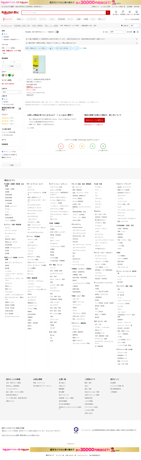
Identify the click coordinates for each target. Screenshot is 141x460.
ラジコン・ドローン (101, 228)
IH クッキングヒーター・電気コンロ (14, 298)
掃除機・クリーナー (11, 206)
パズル (97, 231)
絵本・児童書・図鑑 (56, 271)
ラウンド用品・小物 (123, 204)
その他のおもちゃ (100, 248)
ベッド (120, 298)
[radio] (2, 34)
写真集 (52, 325)
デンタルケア (32, 300)
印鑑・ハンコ (121, 231)
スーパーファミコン (78, 264)
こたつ (7, 236)
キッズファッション (101, 256)
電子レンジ (101, 19)
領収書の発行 (89, 398)
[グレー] (3, 75)
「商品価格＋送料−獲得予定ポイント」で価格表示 (39, 32)
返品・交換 (88, 389)
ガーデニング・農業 (101, 339)
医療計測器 (76, 289)
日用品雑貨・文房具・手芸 (22, 25)
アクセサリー (54, 243)
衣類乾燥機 (8, 197)
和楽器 (52, 255)
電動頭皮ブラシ (32, 303)
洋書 (51, 316)
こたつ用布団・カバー (124, 339)
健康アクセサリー (78, 340)
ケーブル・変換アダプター (58, 200)
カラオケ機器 (54, 258)
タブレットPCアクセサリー (58, 197)
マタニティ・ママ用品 (101, 261)
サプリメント (77, 326)
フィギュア (98, 225)
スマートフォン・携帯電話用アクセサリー (59, 193)
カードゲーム (99, 234)
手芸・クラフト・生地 (124, 240)
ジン (96, 193)
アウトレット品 (122, 352)
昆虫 (96, 308)
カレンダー (53, 288)
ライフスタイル (54, 291)
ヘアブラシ (31, 284)
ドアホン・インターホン (102, 327)
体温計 (30, 328)
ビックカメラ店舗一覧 (118, 6)
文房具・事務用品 (37, 25)
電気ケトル (8, 289)
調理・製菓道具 (77, 190)
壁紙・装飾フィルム (123, 331)
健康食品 (75, 335)
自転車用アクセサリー (124, 193)
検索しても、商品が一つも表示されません (41, 124)
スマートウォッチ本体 (56, 209)
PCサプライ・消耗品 (34, 257)
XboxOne (75, 239)
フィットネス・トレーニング (126, 210)
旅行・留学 (53, 276)
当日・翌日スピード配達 (13, 383)
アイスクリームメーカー (12, 316)
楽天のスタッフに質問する (94, 120)
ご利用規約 (113, 392)
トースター (8, 271)
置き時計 (120, 264)
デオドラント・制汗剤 (79, 313)
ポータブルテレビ (33, 216)
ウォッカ (97, 201)
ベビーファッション (101, 258)
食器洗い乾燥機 (9, 305)
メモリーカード (32, 219)
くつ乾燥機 (8, 203)
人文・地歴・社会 (55, 296)
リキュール (98, 198)
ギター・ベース (54, 240)
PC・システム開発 (55, 313)
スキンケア (76, 299)
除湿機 (7, 253)
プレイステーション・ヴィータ (82, 244)
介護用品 (75, 286)
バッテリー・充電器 (56, 203)
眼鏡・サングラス (123, 221)
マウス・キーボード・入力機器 (37, 265)
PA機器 (52, 229)
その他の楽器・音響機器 (57, 260)
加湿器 (7, 250)
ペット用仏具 (99, 311)
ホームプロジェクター (34, 205)
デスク (120, 309)
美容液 (75, 307)
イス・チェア (121, 312)
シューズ (120, 198)
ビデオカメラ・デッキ (34, 208)
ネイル (75, 310)
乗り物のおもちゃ (100, 220)
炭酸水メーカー (9, 302)
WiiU (74, 253)
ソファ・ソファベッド (124, 300)
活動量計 (30, 317)
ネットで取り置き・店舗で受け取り (16, 398)
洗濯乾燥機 (8, 195)
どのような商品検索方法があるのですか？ (41, 122)
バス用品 (120, 243)
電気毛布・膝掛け (10, 239)
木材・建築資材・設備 (101, 336)
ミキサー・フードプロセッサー (14, 295)
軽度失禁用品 (77, 292)
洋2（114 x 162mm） (8, 84)
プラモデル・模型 (100, 223)
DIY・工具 (98, 324)
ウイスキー (98, 187)
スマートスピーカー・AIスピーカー (37, 228)
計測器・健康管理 (78, 332)
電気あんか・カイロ (11, 242)
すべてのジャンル (6, 25)
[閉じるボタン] (137, 39)
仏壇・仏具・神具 (123, 364)
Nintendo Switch (77, 227)
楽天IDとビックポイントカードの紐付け (70, 408)
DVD (51, 341)
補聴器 (30, 311)
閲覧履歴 (61, 389)
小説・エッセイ (54, 302)
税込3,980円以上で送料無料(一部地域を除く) (29, 6)
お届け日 (4, 96)
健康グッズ (76, 337)
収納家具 (120, 319)
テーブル (120, 306)
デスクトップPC (32, 239)
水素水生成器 (9, 311)
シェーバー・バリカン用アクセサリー (37, 290)
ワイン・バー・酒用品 (79, 217)
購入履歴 (61, 392)
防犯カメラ (98, 330)
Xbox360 (75, 242)
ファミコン (76, 262)
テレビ (93, 19)
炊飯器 (7, 265)
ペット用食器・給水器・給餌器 (104, 303)
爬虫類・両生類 (99, 306)
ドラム (52, 238)
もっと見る (30, 128)
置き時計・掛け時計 (123, 328)
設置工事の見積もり (12, 395)
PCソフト (30, 274)
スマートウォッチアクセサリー (59, 211)
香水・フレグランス (78, 319)
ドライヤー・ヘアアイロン (36, 281)
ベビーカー (98, 273)
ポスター (52, 328)
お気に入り (62, 386)
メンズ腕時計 (121, 256)
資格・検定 (53, 322)
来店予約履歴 (63, 401)
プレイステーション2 (79, 250)
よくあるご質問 (105, 6)
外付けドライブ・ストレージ (36, 262)
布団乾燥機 (8, 200)
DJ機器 (52, 249)
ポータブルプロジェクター (36, 232)
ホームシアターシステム (35, 210)
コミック (52, 268)
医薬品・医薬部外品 (78, 272)
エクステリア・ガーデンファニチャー (104, 342)
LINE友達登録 (89, 404)
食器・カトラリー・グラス (80, 193)
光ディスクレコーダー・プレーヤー (37, 201)
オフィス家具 (121, 342)
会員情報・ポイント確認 (66, 398)
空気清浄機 (61, 19)
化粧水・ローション (78, 302)
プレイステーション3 (79, 247)
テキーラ (97, 207)
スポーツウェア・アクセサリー (127, 218)
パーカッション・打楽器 (57, 246)
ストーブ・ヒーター (11, 230)
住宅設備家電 (9, 217)
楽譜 (51, 282)
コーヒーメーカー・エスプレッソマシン (14, 275)
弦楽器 (52, 252)
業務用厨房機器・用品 (79, 211)
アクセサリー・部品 (34, 222)
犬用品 (97, 288)
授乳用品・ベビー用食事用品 (103, 270)
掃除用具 (120, 234)
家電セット (20, 19)
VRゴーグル (53, 219)
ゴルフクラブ (121, 195)
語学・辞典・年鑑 (55, 308)
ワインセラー (9, 292)
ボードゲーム (99, 237)
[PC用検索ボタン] (108, 12)
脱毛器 (30, 294)
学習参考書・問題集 (56, 299)
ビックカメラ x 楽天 (8, 6)
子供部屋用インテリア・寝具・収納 (127, 316)
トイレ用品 (121, 246)
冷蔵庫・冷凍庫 (9, 189)
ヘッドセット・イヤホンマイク (59, 206)
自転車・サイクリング (124, 187)
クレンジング (77, 305)
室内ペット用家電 (100, 314)
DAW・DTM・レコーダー (57, 232)
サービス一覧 (60, 455)
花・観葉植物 (99, 346)
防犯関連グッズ (122, 355)
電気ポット (8, 286)
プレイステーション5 (79, 230)
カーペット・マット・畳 (125, 325)
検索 (12, 66)
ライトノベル (54, 319)
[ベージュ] (6, 75)
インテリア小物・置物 (124, 345)
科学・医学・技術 (55, 311)
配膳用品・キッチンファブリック (82, 208)
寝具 (119, 289)
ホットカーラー (32, 297)
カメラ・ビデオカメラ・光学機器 (37, 193)
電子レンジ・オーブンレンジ (13, 262)
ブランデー (98, 204)
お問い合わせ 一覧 (70, 455)
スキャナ (30, 254)
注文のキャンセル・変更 (92, 392)
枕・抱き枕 (121, 295)
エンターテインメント (56, 273)
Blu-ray (52, 335)
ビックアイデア (31, 19)
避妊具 (75, 280)
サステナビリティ (83, 455)
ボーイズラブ (54, 305)
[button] (11, 80)
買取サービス (10, 401)
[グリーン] (9, 75)
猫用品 (97, 286)
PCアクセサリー (32, 245)
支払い (87, 386)
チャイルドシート (100, 276)
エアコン (70, 19)
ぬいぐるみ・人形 (100, 214)
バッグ (120, 279)
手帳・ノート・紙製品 (51, 25)
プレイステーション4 (79, 233)
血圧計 (30, 326)
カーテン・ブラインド (124, 322)
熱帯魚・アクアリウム (101, 294)
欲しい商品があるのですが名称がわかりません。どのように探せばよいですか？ (53, 119)
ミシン (7, 212)
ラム (96, 195)
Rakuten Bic (10, 12)
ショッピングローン (12, 389)
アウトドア (121, 215)
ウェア (120, 207)
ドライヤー (43, 19)
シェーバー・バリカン (34, 287)
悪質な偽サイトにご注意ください (30, 435)
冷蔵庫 (79, 19)
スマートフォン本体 (56, 187)
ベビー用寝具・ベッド (101, 267)
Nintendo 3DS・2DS (79, 236)
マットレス (121, 292)
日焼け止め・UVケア (79, 316)
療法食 (97, 317)
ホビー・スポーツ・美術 (57, 279)
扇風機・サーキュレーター (13, 247)
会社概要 (129, 6)
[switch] (19, 109)
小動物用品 (98, 297)
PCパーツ (30, 271)
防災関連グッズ (99, 333)
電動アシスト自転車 (123, 190)
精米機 (7, 268)
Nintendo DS (76, 259)
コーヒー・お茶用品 (78, 214)
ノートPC (30, 242)
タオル (120, 248)
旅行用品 (120, 282)
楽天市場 (136, 6)
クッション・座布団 (123, 303)
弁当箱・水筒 (77, 204)
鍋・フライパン (77, 187)
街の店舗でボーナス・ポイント (42, 386)
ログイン (127, 19)
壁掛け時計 (121, 261)
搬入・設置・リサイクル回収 (14, 392)
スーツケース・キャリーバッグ (127, 276)
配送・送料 (88, 383)
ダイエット (76, 329)
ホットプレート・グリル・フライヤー (14, 279)
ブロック (97, 246)
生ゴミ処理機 (9, 313)
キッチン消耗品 (77, 198)
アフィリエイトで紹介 (91, 407)
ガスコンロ (8, 283)
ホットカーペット (10, 233)
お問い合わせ (89, 413)
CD (51, 338)
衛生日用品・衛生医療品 (80, 277)
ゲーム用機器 (32, 268)
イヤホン (52, 19)
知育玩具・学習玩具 (101, 217)
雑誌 (51, 293)
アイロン (7, 209)
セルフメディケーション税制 (10, 435)
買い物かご (62, 383)
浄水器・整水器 (9, 308)
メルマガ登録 (89, 401)
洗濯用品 (120, 237)
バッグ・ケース (122, 201)
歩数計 (30, 320)
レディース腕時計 (123, 258)
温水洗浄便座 (32, 314)
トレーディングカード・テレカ (104, 240)
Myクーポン (62, 395)
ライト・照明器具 (10, 220)
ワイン (97, 190)
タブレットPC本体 (55, 190)
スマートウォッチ (123, 267)
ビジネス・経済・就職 (56, 285)
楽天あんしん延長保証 (12, 386)
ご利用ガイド (95, 6)
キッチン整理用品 (78, 201)
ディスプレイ (32, 248)
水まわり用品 (77, 220)
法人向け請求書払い (65, 404)
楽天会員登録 (135, 19)
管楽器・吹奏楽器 (55, 235)
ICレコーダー (32, 213)
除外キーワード (6, 157)
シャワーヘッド (32, 306)
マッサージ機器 (32, 308)
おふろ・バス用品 (100, 264)
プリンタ (30, 251)
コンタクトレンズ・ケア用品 (81, 283)
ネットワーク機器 (33, 259)
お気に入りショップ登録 (92, 395)
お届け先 (4, 88)
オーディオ (31, 190)
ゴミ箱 (120, 337)
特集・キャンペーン (39, 383)
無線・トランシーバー (34, 225)
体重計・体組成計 (33, 323)
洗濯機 (86, 19)
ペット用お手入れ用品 (101, 291)
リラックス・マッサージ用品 (81, 343)
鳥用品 (97, 300)
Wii (73, 256)
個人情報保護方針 (115, 389)
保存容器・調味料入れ (79, 195)
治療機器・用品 (77, 274)
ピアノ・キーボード (56, 226)
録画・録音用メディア (34, 197)
